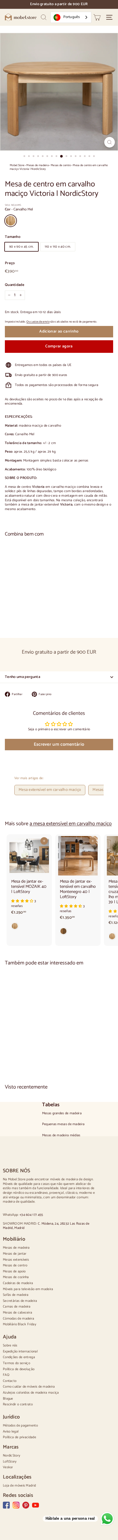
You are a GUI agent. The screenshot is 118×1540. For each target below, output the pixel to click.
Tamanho (12, 237)
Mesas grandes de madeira (62, 1113)
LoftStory (10, 1461)
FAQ (6, 1375)
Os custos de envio (37, 321)
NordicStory (11, 1455)
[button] (22, 901)
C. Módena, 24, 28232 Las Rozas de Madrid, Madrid (46, 1226)
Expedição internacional (20, 1351)
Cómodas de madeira (18, 1318)
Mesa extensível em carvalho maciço (50, 790)
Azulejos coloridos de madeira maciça (31, 1392)
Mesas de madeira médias (61, 1135)
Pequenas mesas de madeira (63, 1124)
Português (71, 17)
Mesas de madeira (37, 165)
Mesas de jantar (15, 1253)
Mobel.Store (17, 165)
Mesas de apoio (14, 1271)
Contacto (9, 1381)
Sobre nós (10, 1345)
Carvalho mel (10, 220)
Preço (10, 263)
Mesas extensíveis (16, 1259)
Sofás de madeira (16, 1295)
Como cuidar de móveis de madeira (29, 1386)
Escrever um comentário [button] (59, 744)
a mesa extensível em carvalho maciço (71, 823)
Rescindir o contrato (18, 1404)
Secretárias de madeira (20, 1301)
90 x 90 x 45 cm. (21, 246)
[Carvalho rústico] (78, 932)
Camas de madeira (17, 1306)
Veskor (8, 1467)
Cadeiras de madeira (18, 1283)
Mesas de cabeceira (17, 1312)
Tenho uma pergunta (22, 677)
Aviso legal (11, 1431)
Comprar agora (59, 346)
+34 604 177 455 (31, 1214)
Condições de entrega (19, 1357)
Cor (19, 209)
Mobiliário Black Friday (19, 1324)
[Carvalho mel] (59, 614)
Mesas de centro (61, 165)
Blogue (8, 1398)
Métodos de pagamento (20, 1425)
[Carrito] (97, 17)
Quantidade (14, 285)
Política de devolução (18, 1369)
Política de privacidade (19, 1437)
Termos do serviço (16, 1363)
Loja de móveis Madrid (19, 1485)
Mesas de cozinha (16, 1277)
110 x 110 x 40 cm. (58, 246)
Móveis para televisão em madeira (28, 1289)
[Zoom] (109, 142)
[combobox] (70, 17)
